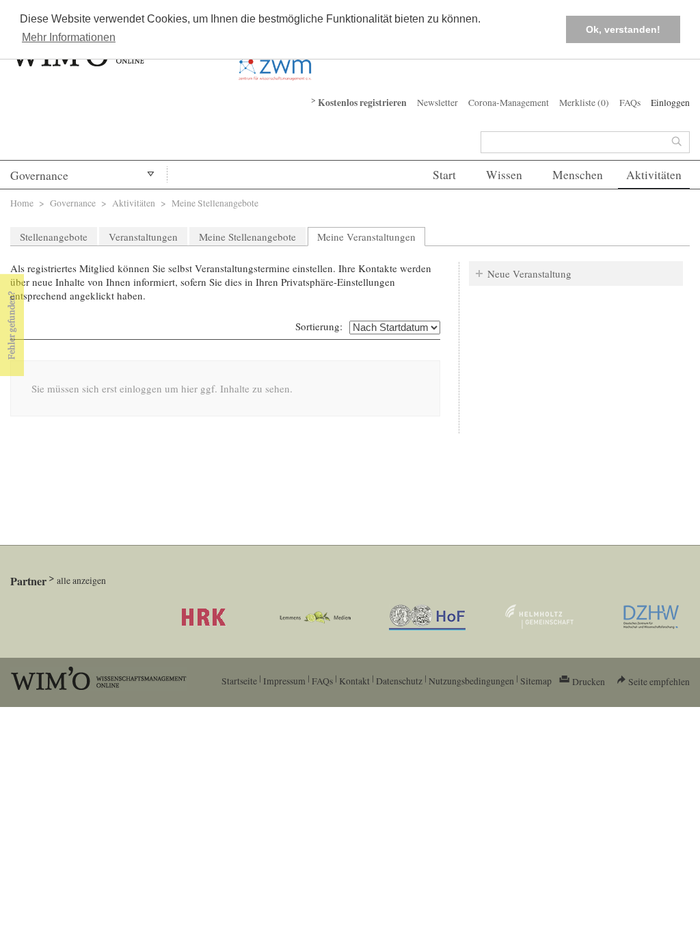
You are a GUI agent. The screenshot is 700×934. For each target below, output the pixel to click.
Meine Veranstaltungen (371, 236)
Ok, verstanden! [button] (623, 29)
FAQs (630, 102)
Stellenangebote (54, 236)
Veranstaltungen (143, 236)
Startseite (239, 680)
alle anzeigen (81, 580)
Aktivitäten (654, 175)
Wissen (504, 175)
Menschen (577, 175)
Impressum (284, 680)
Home (21, 202)
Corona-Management (508, 102)
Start (444, 175)
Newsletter (437, 102)
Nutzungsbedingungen (471, 680)
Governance (39, 175)
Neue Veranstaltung (529, 273)
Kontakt (354, 680)
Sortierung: (318, 326)
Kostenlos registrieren (362, 102)
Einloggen (670, 102)
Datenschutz (399, 680)
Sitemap (536, 680)
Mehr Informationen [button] (69, 37)
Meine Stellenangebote (247, 236)
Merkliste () (584, 102)
